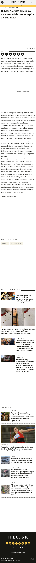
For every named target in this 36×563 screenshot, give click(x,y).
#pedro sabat (16, 244)
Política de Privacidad (18, 552)
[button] (2, 54)
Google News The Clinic (29, 543)
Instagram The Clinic (13, 543)
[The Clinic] (4, 2)
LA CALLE (3, 7)
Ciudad (4, 327)
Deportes (5, 445)
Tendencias (20, 338)
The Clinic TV (19, 543)
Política (14, 410)
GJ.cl (32, 560)
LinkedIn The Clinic (23, 543)
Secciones (34, 2)
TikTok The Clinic (26, 543)
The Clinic (32, 48)
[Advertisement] (18, 217)
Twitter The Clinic (7, 543)
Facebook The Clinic (10, 543)
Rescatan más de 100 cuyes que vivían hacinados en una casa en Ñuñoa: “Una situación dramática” (25, 299)
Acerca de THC (18, 548)
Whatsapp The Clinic (16, 543)
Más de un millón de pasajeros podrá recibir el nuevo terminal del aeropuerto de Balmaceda (21, 460)
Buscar (31, 2)
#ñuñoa (5, 244)
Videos (19, 293)
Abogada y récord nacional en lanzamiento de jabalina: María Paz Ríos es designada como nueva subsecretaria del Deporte (17, 449)
